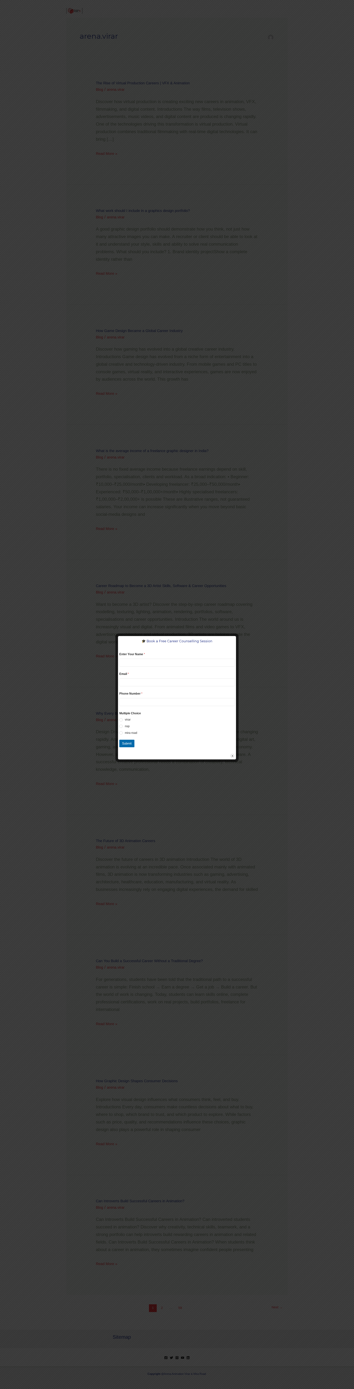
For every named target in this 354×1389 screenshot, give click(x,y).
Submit (127, 743)
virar (128, 719)
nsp (127, 726)
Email (124, 673)
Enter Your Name (132, 654)
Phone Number (130, 693)
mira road (131, 732)
